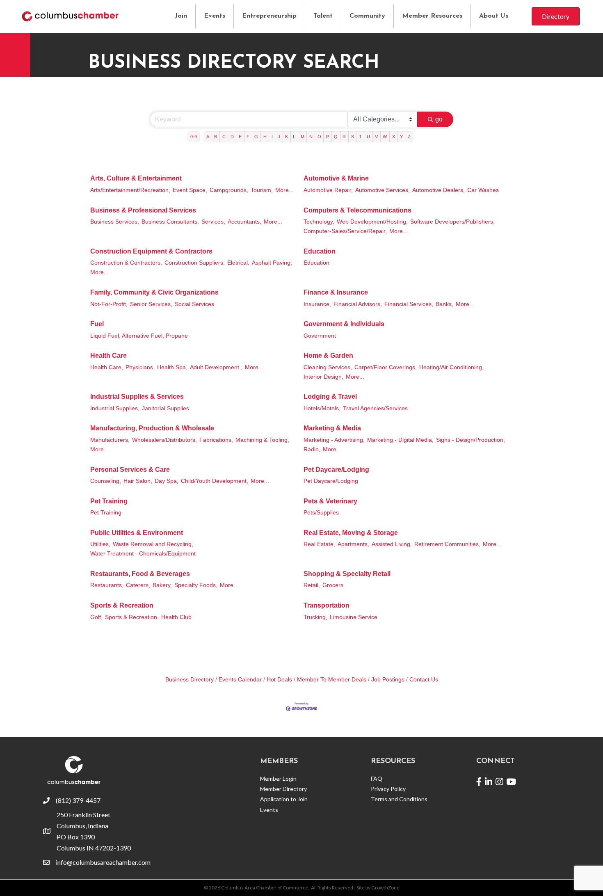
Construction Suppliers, (194, 263)
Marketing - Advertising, (334, 440)
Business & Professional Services (143, 210)
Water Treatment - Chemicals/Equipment (143, 554)
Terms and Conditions (399, 798)
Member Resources (432, 16)
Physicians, (140, 367)
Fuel (97, 323)
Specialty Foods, (195, 585)
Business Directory (189, 680)
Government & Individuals (344, 323)
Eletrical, (238, 263)
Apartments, (353, 544)
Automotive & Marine (336, 178)
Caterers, (138, 585)
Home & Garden (328, 355)
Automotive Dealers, (438, 190)
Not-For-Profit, (109, 304)
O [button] (319, 136)
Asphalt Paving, (272, 263)
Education (320, 251)
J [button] (279, 136)
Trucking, (315, 617)
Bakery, (162, 585)
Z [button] (409, 136)
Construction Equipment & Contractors (151, 251)
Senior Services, (151, 304)
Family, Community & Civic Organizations (154, 292)
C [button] (224, 136)
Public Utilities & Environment (136, 532)
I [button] (272, 136)
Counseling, (105, 481)
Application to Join (284, 798)
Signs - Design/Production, (470, 440)
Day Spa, (166, 481)
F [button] (248, 136)
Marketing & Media (332, 428)
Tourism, (262, 190)
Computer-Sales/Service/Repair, (345, 231)
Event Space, (190, 190)
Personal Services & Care (130, 469)
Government (320, 336)
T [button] (360, 136)
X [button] (393, 136)
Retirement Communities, (447, 544)
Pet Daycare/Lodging (336, 469)
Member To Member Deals (331, 680)
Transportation (326, 605)
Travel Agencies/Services (375, 408)
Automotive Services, (382, 190)
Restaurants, (106, 585)
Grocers (332, 585)
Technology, (319, 222)
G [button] (256, 136)
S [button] (352, 136)
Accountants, (244, 222)
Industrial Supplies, (114, 408)
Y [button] (401, 136)
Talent (323, 16)
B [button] (215, 136)
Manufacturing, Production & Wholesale (152, 428)
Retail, (312, 585)
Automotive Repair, (328, 190)
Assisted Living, (392, 544)
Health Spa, (172, 367)
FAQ (376, 778)
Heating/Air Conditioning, (451, 367)
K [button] (286, 136)
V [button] (376, 136)
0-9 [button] (193, 136)
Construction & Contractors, (126, 263)
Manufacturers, (110, 440)
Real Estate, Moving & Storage (351, 532)
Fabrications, (216, 440)
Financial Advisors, (357, 304)
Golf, (96, 617)
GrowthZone (385, 888)
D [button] (232, 136)
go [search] (439, 119)
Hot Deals (279, 680)
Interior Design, (323, 377)
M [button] (302, 136)
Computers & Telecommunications (357, 210)
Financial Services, (408, 304)
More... (284, 190)
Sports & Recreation (121, 605)
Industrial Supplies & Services (137, 396)
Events (214, 16)
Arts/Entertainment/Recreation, (130, 190)
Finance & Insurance (336, 292)
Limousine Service (353, 617)
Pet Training (109, 501)
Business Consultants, (170, 222)
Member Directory (283, 788)
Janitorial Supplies (165, 408)
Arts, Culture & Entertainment (136, 178)
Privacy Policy (388, 788)
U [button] (368, 136)
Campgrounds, (229, 190)
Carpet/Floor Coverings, (385, 367)
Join (181, 16)
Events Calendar (240, 680)
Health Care (108, 355)
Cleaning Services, (328, 367)
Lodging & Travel (330, 396)
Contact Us (423, 680)
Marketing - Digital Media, (400, 440)
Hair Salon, (137, 481)
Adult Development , (216, 367)
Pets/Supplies (321, 513)
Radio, (312, 449)
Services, (213, 222)
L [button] (294, 136)
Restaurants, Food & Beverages (140, 573)
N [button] (311, 136)
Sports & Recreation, (132, 617)
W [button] (385, 136)
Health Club (176, 617)
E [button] (240, 136)
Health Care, (106, 367)
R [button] (344, 136)
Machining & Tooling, (262, 440)
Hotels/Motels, (322, 408)
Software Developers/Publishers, (452, 222)
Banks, (444, 304)
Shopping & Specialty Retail (347, 573)
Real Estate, (319, 544)
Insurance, (317, 304)
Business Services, (114, 222)
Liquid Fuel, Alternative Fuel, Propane (139, 336)
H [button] (265, 136)
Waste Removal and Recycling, (153, 544)
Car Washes (483, 190)
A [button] (207, 136)
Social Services (194, 304)
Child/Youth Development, (214, 481)
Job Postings (387, 680)
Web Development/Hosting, (372, 222)
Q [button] (336, 136)
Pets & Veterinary (330, 501)
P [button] (327, 136)
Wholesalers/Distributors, (164, 440)
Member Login (278, 778)
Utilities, (100, 544)
